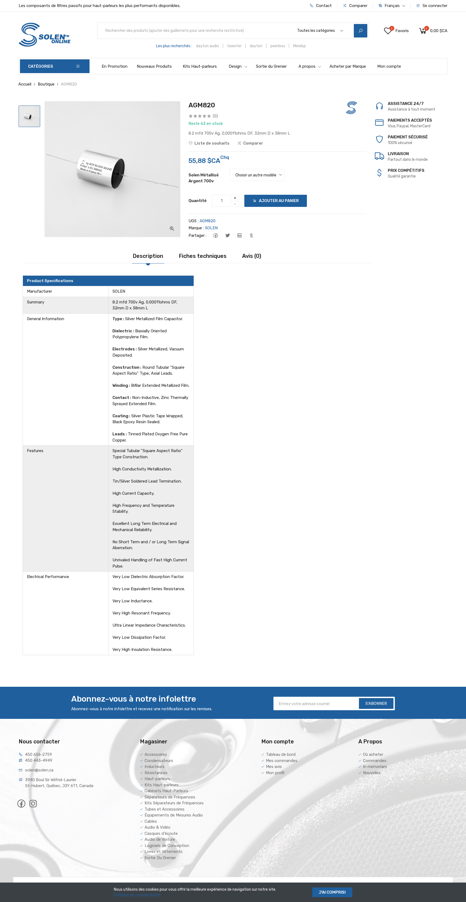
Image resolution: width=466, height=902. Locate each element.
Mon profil (275, 772)
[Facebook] (215, 235)
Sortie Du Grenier (160, 857)
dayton (256, 46)
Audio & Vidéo (157, 827)
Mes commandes (281, 760)
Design (235, 66)
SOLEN (211, 228)
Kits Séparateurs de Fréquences (174, 803)
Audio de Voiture (160, 839)
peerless (277, 46)
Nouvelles (372, 772)
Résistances (156, 772)
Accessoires (156, 754)
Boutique (46, 84)
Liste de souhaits (211, 143)
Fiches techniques (203, 256)
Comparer (357, 5)
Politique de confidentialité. (138, 895)
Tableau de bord (281, 754)
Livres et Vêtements (164, 851)
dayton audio (207, 46)
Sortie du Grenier (271, 66)
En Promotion (115, 66)
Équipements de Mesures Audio (174, 815)
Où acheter (373, 754)
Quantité (198, 200)
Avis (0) (251, 256)
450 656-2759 (38, 754)
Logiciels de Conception (167, 845)
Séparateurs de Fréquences (170, 797)
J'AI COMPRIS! (332, 892)
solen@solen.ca (39, 770)
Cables (151, 821)
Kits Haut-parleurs (200, 66)
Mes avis (274, 766)
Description (148, 256)
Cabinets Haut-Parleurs (166, 790)
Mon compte (389, 66)
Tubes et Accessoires (164, 809)
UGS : (193, 220)
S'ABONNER (376, 703)
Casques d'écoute (161, 833)
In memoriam (375, 766)
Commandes (374, 760)
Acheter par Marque (348, 66)
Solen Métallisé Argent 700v (204, 178)
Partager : (198, 235)
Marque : (196, 228)
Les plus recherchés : (174, 46)
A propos (307, 66)
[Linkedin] (239, 235)
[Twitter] (227, 235)
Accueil (24, 84)
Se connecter (434, 5)
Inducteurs (155, 766)
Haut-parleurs (157, 778)
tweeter (234, 46)
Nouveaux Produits (154, 66)
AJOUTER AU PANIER (278, 200)
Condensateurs (159, 760)
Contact (323, 5)
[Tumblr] (251, 235)
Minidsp (299, 46)
